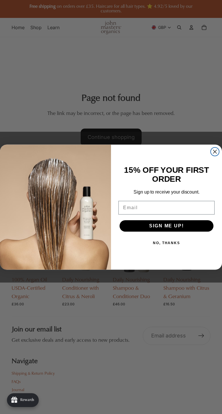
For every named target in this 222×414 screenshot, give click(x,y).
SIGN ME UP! (166, 225)
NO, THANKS (166, 243)
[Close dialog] (215, 151)
